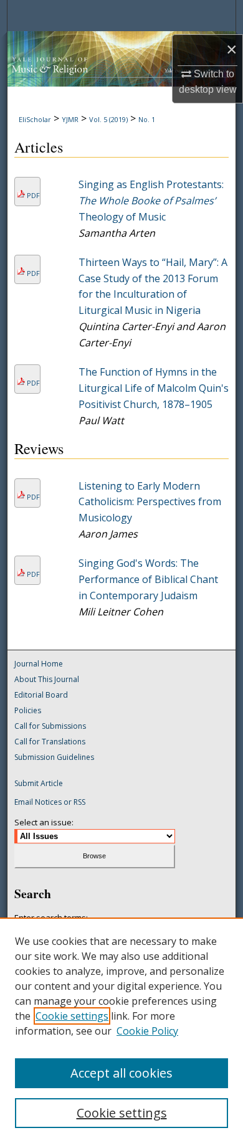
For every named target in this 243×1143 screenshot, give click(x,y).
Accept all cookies (121, 1073)
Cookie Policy (147, 1031)
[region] (121, 1030)
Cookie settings (72, 1016)
